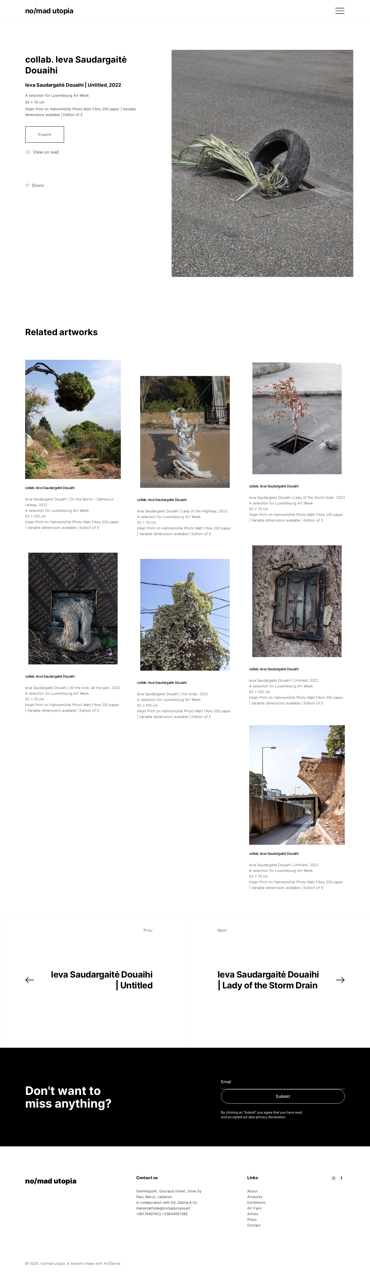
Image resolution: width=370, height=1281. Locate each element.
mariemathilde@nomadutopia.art (163, 1208)
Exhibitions (256, 1202)
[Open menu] (340, 11)
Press (252, 1219)
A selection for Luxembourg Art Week (57, 95)
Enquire (44, 134)
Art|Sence (112, 1263)
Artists (252, 1214)
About (252, 1191)
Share (38, 185)
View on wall (46, 152)
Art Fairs (254, 1208)
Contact (254, 1225)
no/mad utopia (49, 11)
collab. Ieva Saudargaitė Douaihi (50, 488)
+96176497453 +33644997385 (162, 1214)
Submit (283, 1096)
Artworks (254, 1197)
